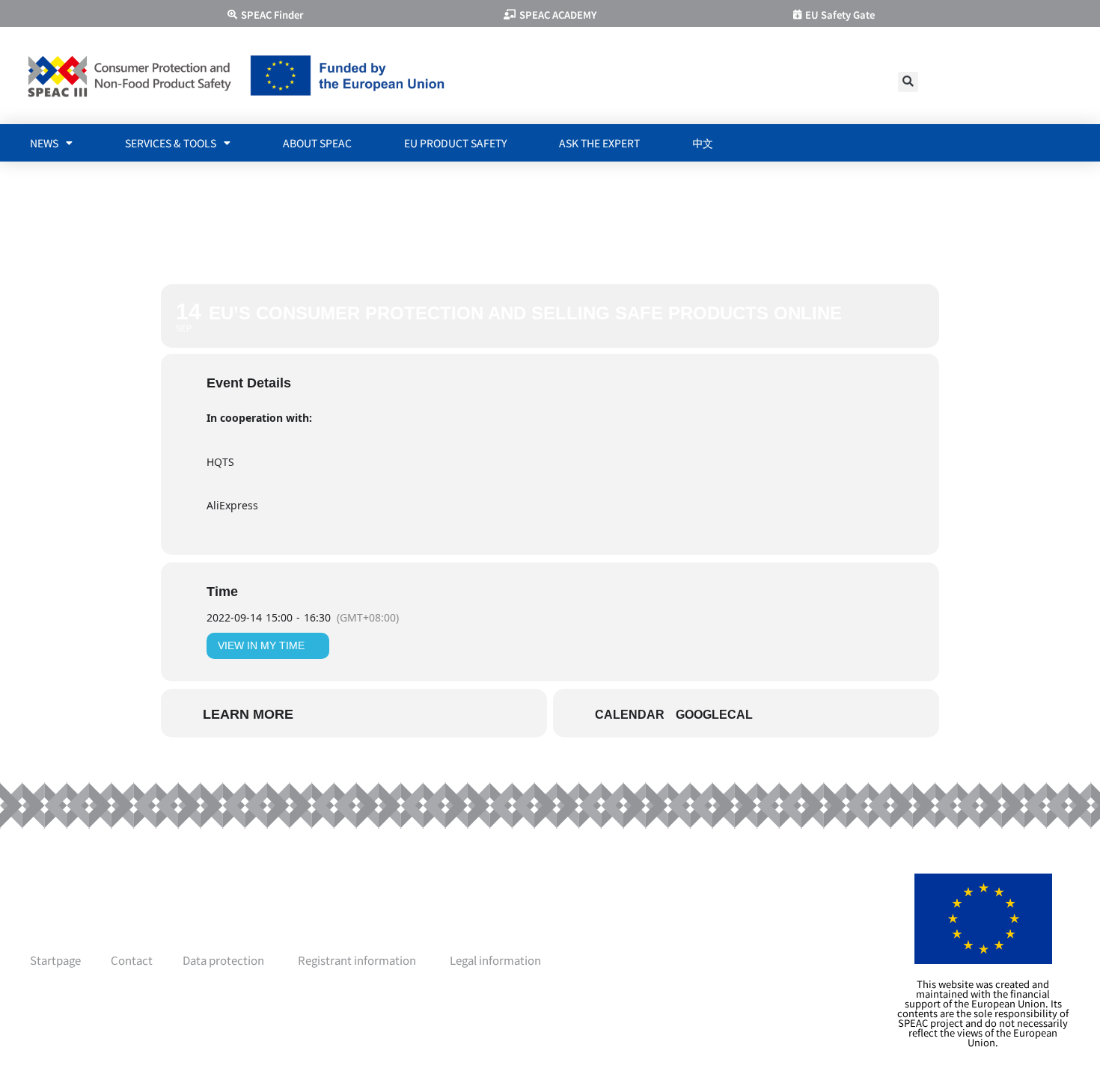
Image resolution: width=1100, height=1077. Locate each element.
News (44, 142)
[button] (908, 82)
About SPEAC (317, 142)
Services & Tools (170, 142)
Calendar (629, 714)
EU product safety (455, 142)
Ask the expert (599, 142)
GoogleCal (714, 714)
